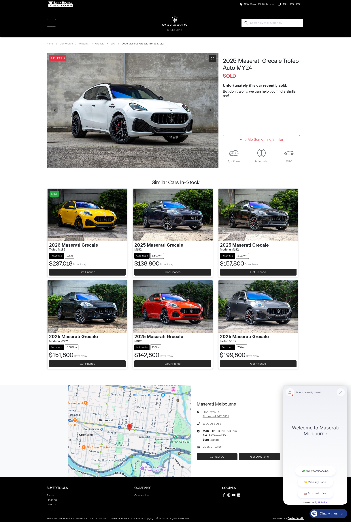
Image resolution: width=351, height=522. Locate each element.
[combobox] (272, 23)
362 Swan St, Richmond (259, 4)
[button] (51, 23)
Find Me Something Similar (261, 139)
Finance (52, 500)
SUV (113, 43)
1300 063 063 (292, 4)
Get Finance (87, 272)
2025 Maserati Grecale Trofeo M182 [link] (143, 43)
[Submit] (245, 23)
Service (51, 504)
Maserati (84, 43)
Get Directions (259, 456)
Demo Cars (66, 43)
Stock (50, 495)
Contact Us (217, 456)
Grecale (99, 43)
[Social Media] (224, 495)
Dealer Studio (296, 518)
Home (50, 43)
